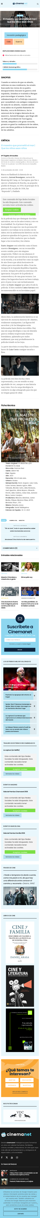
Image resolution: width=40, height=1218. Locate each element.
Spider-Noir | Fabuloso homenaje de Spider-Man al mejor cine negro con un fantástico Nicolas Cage (18, 706)
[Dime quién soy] (30, 566)
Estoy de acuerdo (20, 1209)
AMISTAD (12, 1080)
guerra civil (13, 520)
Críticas (20, 15)
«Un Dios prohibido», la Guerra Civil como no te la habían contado (29, 604)
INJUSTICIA (27, 1085)
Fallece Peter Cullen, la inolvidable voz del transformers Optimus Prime (24, 1174)
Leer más (21, 1213)
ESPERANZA (12, 1085)
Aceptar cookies (12, 210)
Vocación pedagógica (16, 35)
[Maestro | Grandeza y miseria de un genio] (10, 566)
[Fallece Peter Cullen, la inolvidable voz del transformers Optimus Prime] (4, 1173)
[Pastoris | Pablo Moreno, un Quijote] (4, 1182)
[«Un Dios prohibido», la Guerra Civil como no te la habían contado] (30, 591)
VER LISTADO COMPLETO (20, 1092)
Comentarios (10, 548)
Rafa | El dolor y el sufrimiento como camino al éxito (19, 686)
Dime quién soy (26, 577)
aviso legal (26, 644)
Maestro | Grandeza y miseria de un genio (9, 578)
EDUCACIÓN (26, 1080)
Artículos (4, 598)
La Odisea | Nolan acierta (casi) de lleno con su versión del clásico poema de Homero (18, 729)
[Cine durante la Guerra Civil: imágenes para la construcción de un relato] (10, 591)
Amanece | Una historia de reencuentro (20, 539)
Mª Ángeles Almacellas (9, 156)
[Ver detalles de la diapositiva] (20, 1116)
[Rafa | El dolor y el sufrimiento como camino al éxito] (20, 678)
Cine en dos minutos (28, 598)
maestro (22, 520)
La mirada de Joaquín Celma (19, 1179)
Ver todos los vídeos (12, 774)
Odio (9, 41)
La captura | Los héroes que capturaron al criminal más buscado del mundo (19, 718)
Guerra (19, 41)
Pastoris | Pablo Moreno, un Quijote (21, 1181)
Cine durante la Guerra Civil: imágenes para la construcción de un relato (9, 605)
